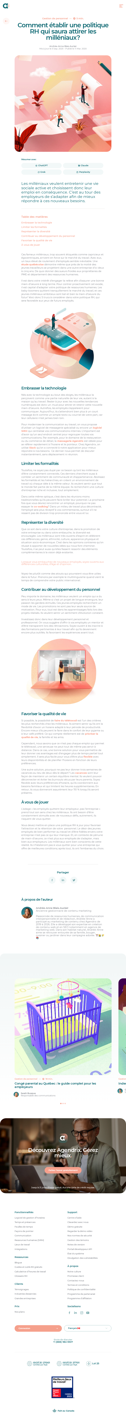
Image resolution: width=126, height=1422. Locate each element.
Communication (23, 1236)
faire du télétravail (65, 720)
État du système (75, 1254)
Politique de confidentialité (81, 1289)
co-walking (41, 506)
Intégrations (21, 1249)
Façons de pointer (24, 1231)
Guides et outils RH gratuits (28, 1267)
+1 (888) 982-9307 (63, 1342)
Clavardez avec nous (77, 1222)
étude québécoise (32, 264)
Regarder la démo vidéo (79, 1231)
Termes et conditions (78, 1285)
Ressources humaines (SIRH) (29, 1240)
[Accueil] (6, 6)
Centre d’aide (74, 1218)
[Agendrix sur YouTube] (88, 1313)
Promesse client (75, 1276)
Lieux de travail (22, 1245)
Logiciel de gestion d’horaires (30, 1218)
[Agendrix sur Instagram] (82, 1313)
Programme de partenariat (81, 1294)
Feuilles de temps (24, 1227)
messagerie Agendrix (70, 441)
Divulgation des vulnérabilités (82, 1258)
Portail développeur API (79, 1249)
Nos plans (20, 1312)
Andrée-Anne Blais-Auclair (63, 46)
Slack (32, 447)
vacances (81, 772)
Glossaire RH (21, 1276)
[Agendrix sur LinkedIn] (75, 1313)
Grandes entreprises (25, 1298)
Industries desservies (25, 1294)
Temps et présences (25, 1222)
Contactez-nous (75, 1280)
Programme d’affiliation (79, 1298)
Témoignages (22, 1289)
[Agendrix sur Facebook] (69, 1313)
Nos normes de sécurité (79, 1236)
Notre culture (74, 1272)
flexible (88, 756)
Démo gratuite (74, 1227)
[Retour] (6, 21)
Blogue (18, 1263)
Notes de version (76, 1245)
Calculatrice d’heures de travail (30, 1272)
